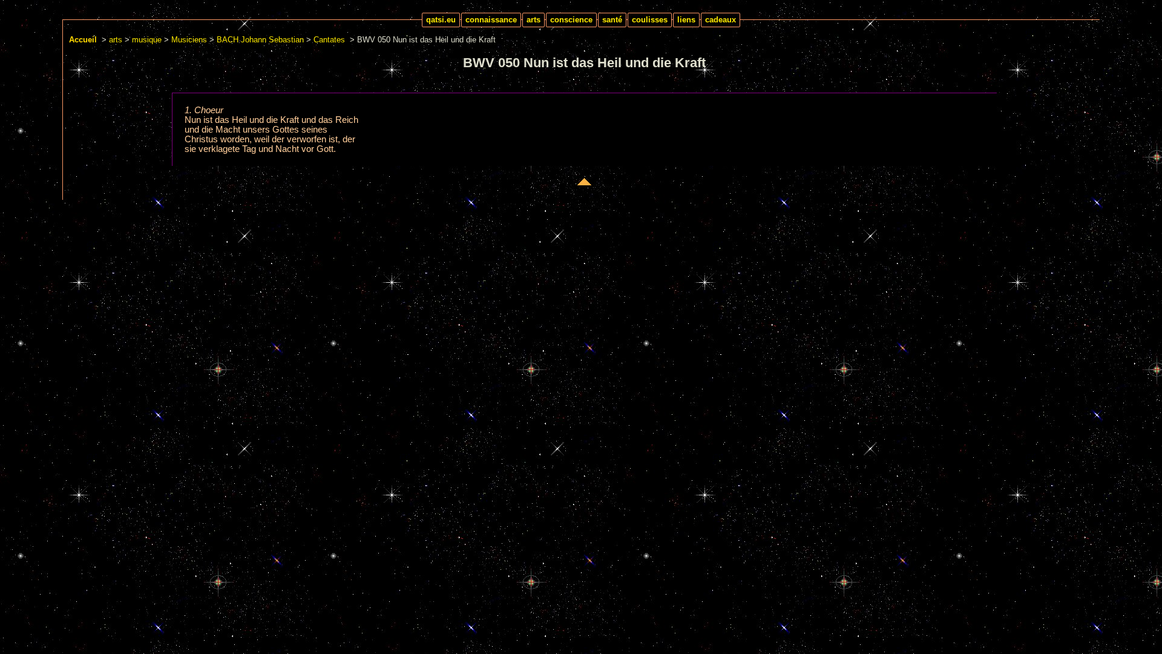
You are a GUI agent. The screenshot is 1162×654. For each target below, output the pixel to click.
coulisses (650, 19)
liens (686, 19)
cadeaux (720, 19)
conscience (571, 19)
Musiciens (189, 39)
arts (533, 19)
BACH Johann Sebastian (260, 39)
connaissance (491, 19)
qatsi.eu (441, 19)
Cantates (329, 39)
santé (612, 19)
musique (147, 39)
